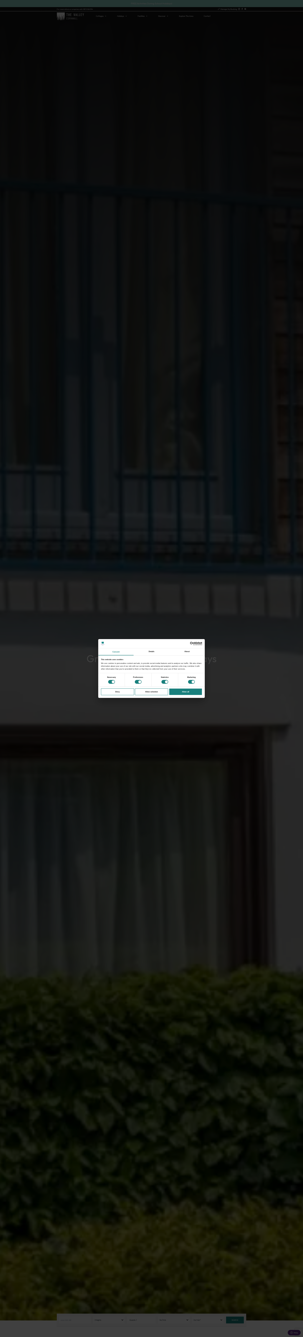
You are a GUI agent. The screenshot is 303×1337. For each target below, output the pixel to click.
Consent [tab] (116, 652)
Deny (117, 692)
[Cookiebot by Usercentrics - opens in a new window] (191, 643)
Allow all (185, 692)
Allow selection (151, 692)
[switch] (138, 682)
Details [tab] (151, 651)
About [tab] (187, 651)
